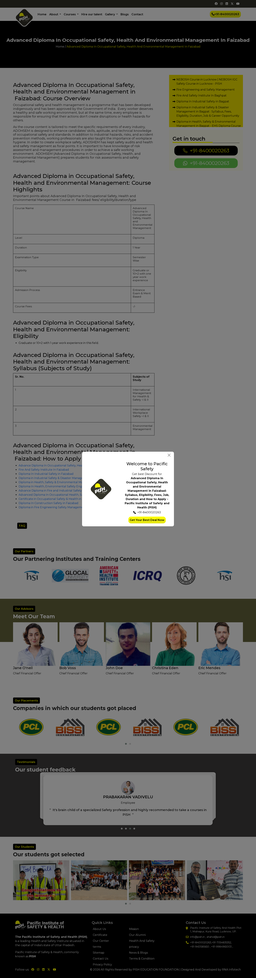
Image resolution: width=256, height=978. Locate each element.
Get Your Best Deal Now (147, 520)
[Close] (169, 455)
